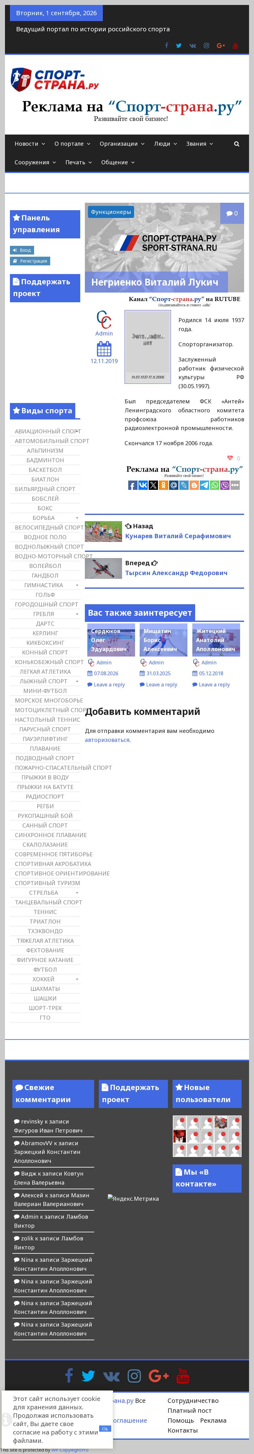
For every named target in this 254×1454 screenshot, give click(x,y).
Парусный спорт (45, 729)
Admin (104, 333)
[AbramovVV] (235, 1136)
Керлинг (45, 633)
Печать (75, 162)
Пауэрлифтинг (45, 739)
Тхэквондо (45, 931)
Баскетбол (45, 469)
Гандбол (45, 575)
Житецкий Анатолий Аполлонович (215, 640)
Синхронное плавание (47, 835)
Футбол (45, 969)
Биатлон (45, 479)
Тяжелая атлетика (45, 940)
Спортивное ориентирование (47, 873)
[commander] (207, 1122)
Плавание (45, 748)
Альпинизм (45, 450)
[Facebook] (69, 1375)
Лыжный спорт (44, 681)
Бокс (45, 508)
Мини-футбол (45, 690)
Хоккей (44, 979)
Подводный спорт (45, 758)
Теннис (45, 911)
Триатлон (45, 921)
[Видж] (179, 1150)
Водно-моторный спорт (47, 556)
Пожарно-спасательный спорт (47, 767)
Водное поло (45, 537)
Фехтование (45, 950)
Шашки (45, 998)
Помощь (181, 1420)
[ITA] (235, 1122)
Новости (26, 143)
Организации (119, 143)
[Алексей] (207, 1150)
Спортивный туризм (47, 883)
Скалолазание (45, 844)
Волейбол (45, 566)
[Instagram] (134, 1375)
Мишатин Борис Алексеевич (160, 640)
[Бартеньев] (193, 1136)
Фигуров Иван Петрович (48, 1130)
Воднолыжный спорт (47, 546)
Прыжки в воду (45, 777)
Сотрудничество (193, 1400)
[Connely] (193, 1122)
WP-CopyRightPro (70, 1450)
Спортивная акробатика (47, 863)
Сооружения (32, 162)
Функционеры (111, 211)
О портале (69, 143)
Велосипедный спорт (47, 527)
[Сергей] (193, 1150)
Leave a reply (109, 684)
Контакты (183, 1430)
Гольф (45, 594)
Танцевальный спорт (47, 902)
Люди (162, 143)
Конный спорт (45, 652)
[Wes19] (221, 1122)
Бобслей (45, 498)
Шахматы (45, 988)
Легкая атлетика (45, 671)
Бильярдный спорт (45, 489)
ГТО (45, 1017)
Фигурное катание (45, 960)
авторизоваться (107, 739)
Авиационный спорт (47, 431)
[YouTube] (183, 1375)
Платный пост (190, 1410)
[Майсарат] (179, 1136)
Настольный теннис (47, 719)
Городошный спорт (46, 604)
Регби (45, 806)
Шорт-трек (45, 1008)
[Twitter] (88, 1375)
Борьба (44, 517)
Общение (114, 162)
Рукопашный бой (45, 815)
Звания (196, 143)
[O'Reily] (179, 1122)
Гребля (43, 614)
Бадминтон (45, 460)
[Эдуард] (221, 1150)
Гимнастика (43, 585)
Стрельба (43, 892)
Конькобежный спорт (47, 662)
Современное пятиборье (47, 854)
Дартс (45, 623)
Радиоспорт (45, 796)
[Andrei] (207, 1136)
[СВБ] (221, 1136)
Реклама (213, 1420)
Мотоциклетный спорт (47, 710)
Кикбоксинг (45, 642)
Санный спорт (45, 825)
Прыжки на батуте (45, 787)
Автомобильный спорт (47, 441)
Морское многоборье (47, 700)
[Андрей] (235, 1150)
